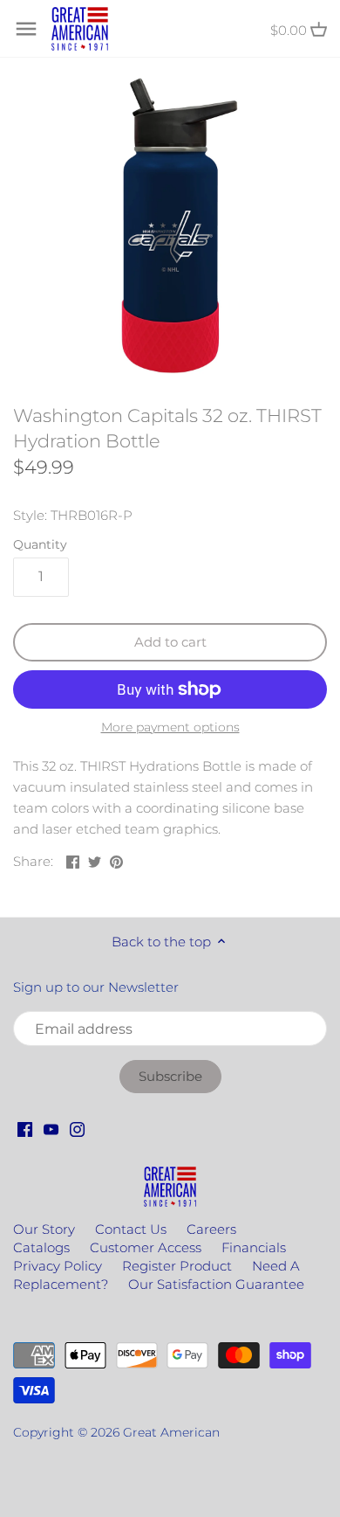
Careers (211, 1229)
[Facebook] (24, 1128)
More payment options (170, 727)
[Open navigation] (26, 29)
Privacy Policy (57, 1265)
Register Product (177, 1265)
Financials (253, 1247)
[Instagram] (77, 1128)
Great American (171, 1432)
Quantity (40, 544)
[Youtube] (51, 1128)
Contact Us (131, 1229)
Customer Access (145, 1247)
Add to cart (170, 642)
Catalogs (41, 1247)
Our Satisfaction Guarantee (216, 1284)
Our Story (44, 1229)
